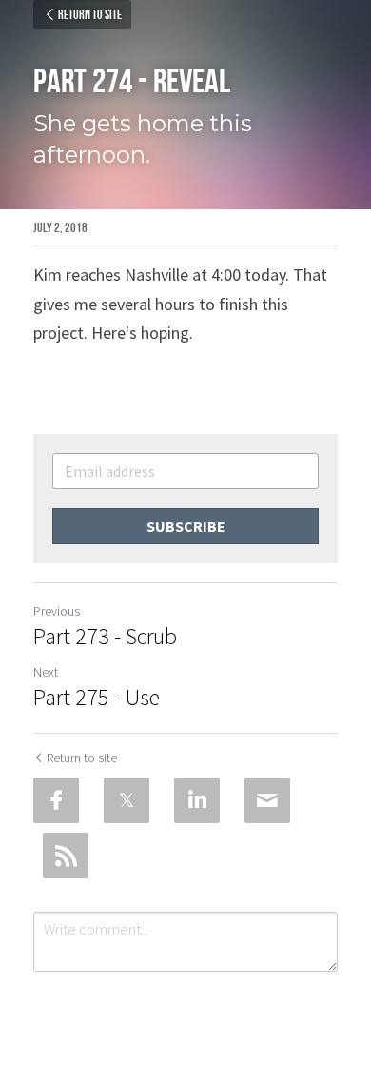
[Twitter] (126, 800)
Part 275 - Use (96, 697)
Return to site (90, 14)
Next (45, 671)
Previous (56, 611)
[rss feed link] (65, 855)
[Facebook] (56, 800)
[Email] (267, 800)
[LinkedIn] (197, 800)
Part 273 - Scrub (105, 636)
